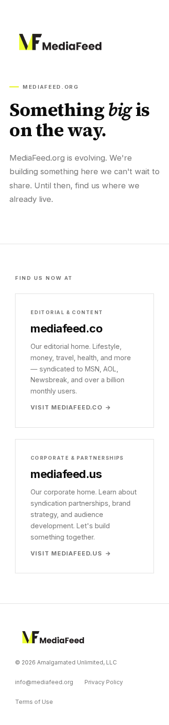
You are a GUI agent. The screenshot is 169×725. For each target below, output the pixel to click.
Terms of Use (34, 701)
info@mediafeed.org (44, 682)
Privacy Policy (103, 682)
